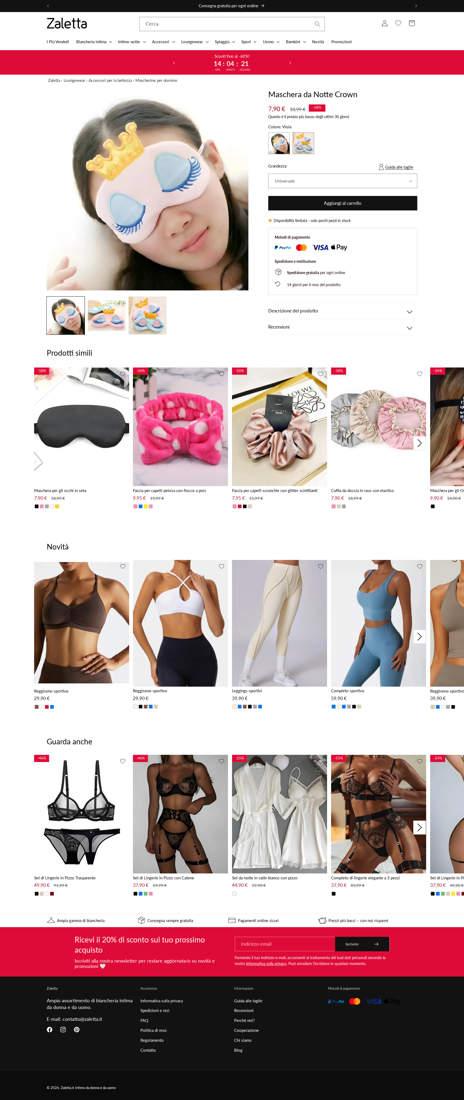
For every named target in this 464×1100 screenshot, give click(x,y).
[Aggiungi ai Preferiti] (122, 373)
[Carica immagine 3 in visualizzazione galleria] (147, 315)
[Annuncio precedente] (48, 6)
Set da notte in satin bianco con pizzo (265, 877)
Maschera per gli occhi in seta (60, 490)
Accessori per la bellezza (110, 80)
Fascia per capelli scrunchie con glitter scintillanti (274, 490)
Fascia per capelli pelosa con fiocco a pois (169, 490)
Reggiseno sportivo (51, 691)
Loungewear (74, 80)
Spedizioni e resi (154, 1010)
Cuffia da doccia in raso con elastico (362, 490)
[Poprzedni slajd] (174, 62)
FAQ (144, 1020)
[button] (94, 41)
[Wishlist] (398, 23)
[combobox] (232, 24)
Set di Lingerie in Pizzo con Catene (163, 877)
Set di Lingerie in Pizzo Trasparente (65, 877)
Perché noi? (244, 1020)
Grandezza (277, 165)
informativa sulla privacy (266, 963)
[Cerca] (317, 24)
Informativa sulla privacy (161, 1000)
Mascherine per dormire (156, 80)
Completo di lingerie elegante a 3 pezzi (365, 877)
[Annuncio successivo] (416, 6)
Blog (238, 1050)
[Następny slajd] (290, 62)
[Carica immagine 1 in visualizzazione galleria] (66, 315)
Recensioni (243, 1010)
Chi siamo (243, 1040)
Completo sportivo (347, 690)
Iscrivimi (352, 944)
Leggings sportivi (247, 690)
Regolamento (152, 1040)
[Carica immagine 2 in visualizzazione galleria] (107, 315)
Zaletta (54, 80)
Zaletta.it (67, 1088)
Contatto (148, 1050)
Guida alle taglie (399, 167)
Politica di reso (153, 1030)
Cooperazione (246, 1030)
